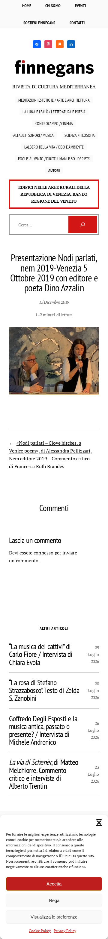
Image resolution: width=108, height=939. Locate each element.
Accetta (54, 883)
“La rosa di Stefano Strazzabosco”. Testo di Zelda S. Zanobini (44, 690)
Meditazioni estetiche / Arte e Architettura (53, 100)
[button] (99, 823)
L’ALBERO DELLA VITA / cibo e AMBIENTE (54, 147)
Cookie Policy (40, 930)
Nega (54, 900)
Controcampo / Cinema (54, 123)
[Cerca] (82, 224)
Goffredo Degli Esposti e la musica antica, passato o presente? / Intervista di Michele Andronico (43, 730)
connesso (43, 552)
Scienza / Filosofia (79, 135)
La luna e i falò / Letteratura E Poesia (54, 112)
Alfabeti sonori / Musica (33, 135)
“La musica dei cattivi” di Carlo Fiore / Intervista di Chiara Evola (40, 654)
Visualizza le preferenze (54, 916)
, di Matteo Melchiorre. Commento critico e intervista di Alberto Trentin (43, 774)
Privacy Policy (65, 930)
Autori (54, 170)
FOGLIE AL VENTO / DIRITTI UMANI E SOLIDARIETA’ (54, 158)
